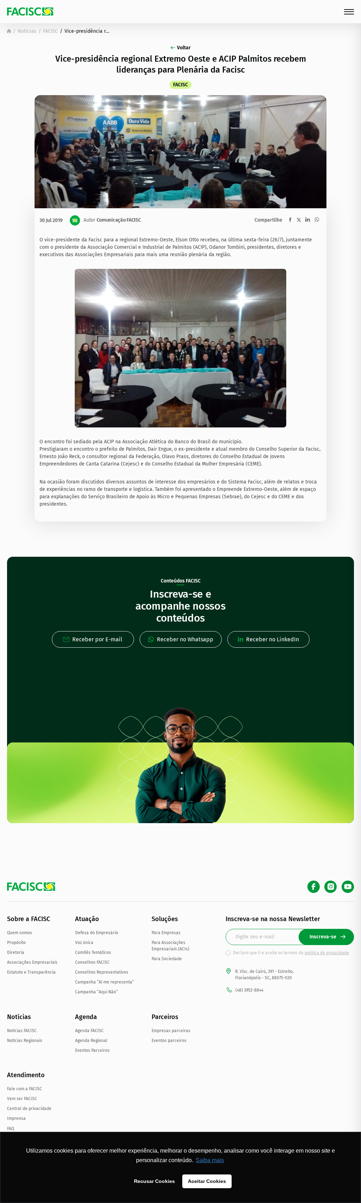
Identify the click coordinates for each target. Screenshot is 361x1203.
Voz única (84, 942)
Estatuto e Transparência (31, 972)
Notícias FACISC (22, 1030)
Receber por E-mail (97, 639)
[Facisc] (30, 11)
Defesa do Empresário (96, 932)
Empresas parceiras (171, 1030)
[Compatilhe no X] (299, 219)
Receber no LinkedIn (272, 639)
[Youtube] (348, 887)
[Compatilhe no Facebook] (290, 219)
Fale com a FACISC (24, 1088)
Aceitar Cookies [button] (207, 1181)
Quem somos (19, 932)
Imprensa (16, 1118)
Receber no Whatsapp (185, 639)
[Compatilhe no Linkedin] (307, 219)
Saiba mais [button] (210, 1160)
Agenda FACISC (89, 1030)
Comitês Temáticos (93, 952)
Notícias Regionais (24, 1040)
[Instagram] (330, 887)
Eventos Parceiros (92, 1050)
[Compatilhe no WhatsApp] (317, 219)
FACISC (50, 31)
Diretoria (15, 952)
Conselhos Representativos (101, 972)
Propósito (16, 942)
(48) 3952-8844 (249, 990)
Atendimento (26, 1075)
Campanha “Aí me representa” (104, 982)
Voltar (184, 48)
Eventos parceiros (169, 1040)
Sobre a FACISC (28, 919)
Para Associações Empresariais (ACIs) (170, 945)
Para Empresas (166, 932)
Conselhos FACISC (92, 962)
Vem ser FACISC (22, 1098)
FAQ (10, 1128)
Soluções (165, 919)
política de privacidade (327, 952)
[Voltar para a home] (9, 31)
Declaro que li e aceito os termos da (291, 952)
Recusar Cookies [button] (154, 1181)
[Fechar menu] (349, 11)
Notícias (27, 31)
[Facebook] (313, 887)
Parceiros (165, 1017)
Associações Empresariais (32, 962)
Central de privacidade (29, 1108)
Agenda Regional (91, 1040)
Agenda (86, 1017)
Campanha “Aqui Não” (96, 991)
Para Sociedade (167, 958)
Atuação (87, 919)
